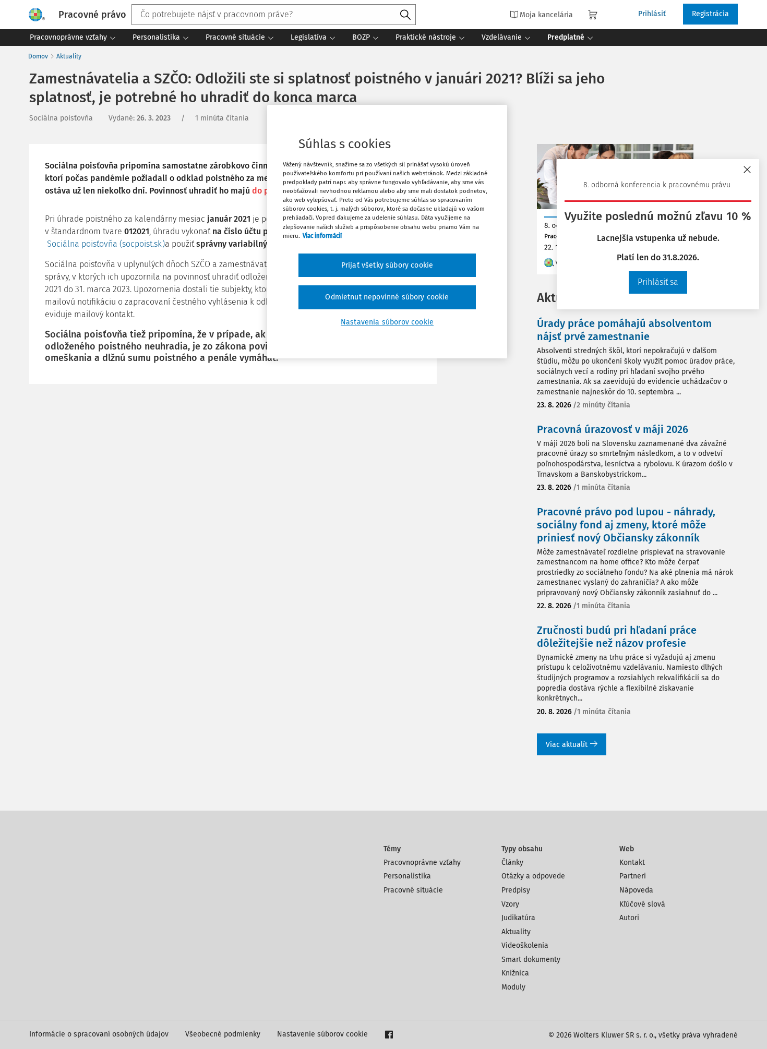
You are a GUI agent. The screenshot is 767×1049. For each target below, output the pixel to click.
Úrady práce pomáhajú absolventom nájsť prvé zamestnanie (624, 330)
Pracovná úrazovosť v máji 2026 (612, 429)
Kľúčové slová (642, 904)
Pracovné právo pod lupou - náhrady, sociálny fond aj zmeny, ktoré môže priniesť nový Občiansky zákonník (626, 524)
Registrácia (710, 13)
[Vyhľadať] (405, 15)
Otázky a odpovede (533, 876)
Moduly (513, 987)
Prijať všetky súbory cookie (387, 265)
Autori (629, 917)
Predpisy (515, 890)
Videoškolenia (524, 945)
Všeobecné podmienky (222, 1034)
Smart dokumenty (530, 959)
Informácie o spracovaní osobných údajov (99, 1034)
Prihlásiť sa (658, 282)
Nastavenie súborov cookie (322, 1034)
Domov (38, 56)
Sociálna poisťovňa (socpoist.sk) (106, 244)
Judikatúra (518, 917)
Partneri (632, 876)
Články (512, 862)
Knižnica (515, 973)
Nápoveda (636, 890)
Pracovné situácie (413, 890)
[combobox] (273, 14)
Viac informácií (322, 235)
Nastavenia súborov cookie (387, 322)
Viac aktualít (567, 744)
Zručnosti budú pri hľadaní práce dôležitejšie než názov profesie (617, 636)
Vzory (510, 904)
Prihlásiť (652, 13)
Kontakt (632, 862)
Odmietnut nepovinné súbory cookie (387, 297)
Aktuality (68, 56)
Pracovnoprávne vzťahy (422, 862)
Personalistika (407, 876)
